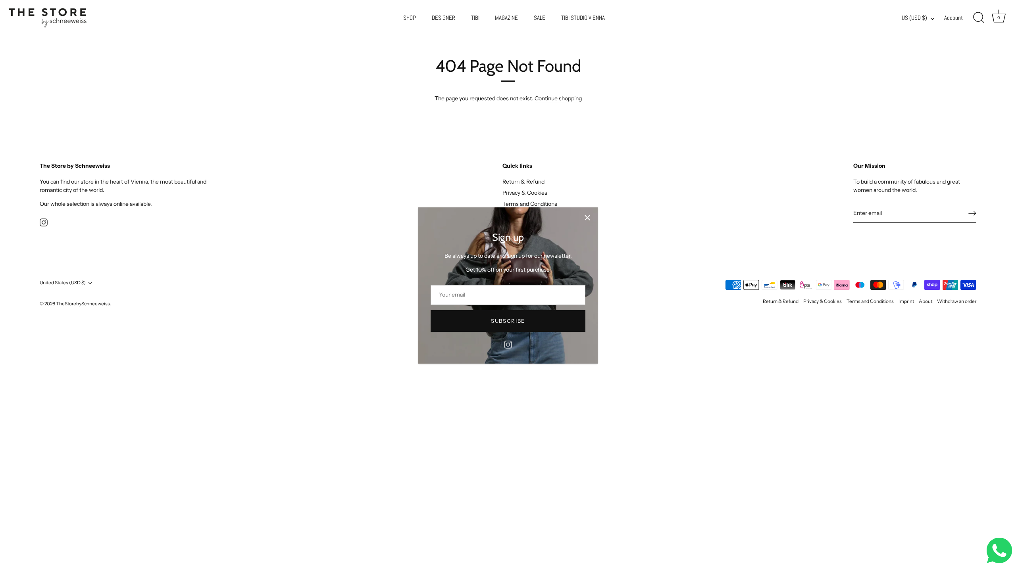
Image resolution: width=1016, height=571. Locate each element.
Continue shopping (558, 98)
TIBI (475, 18)
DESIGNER (443, 18)
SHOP (409, 18)
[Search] (978, 18)
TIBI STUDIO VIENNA (583, 18)
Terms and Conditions (529, 203)
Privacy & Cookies (524, 192)
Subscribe (508, 321)
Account (953, 18)
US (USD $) (914, 18)
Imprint (906, 301)
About (925, 301)
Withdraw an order (956, 301)
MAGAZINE (506, 18)
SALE (539, 18)
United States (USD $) (63, 283)
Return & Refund (523, 181)
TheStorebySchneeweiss (83, 304)
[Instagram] (508, 344)
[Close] (587, 217)
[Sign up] (972, 213)
